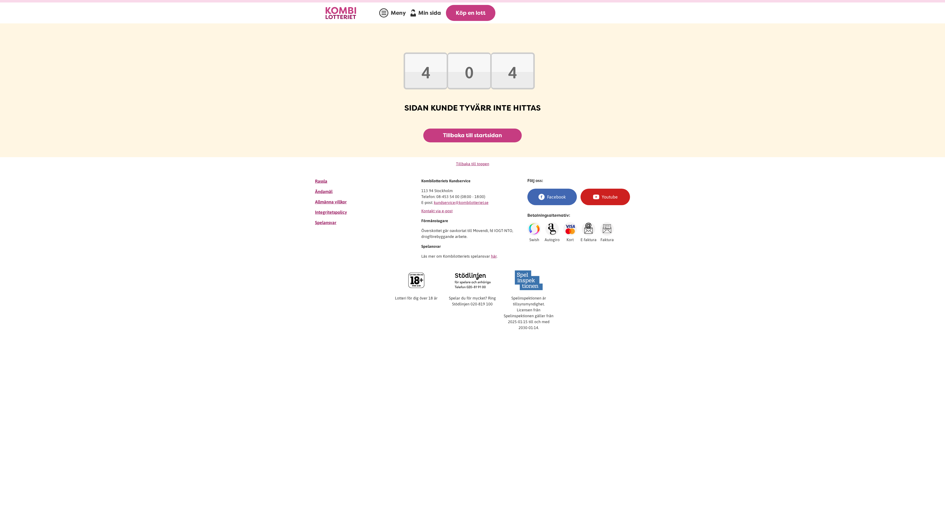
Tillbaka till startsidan (472, 135)
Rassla (321, 181)
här (494, 256)
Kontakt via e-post (437, 211)
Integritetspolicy (331, 212)
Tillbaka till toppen (472, 164)
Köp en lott (471, 13)
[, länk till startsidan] (346, 12)
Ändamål (323, 191)
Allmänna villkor (331, 201)
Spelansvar (325, 222)
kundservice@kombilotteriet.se (461, 202)
